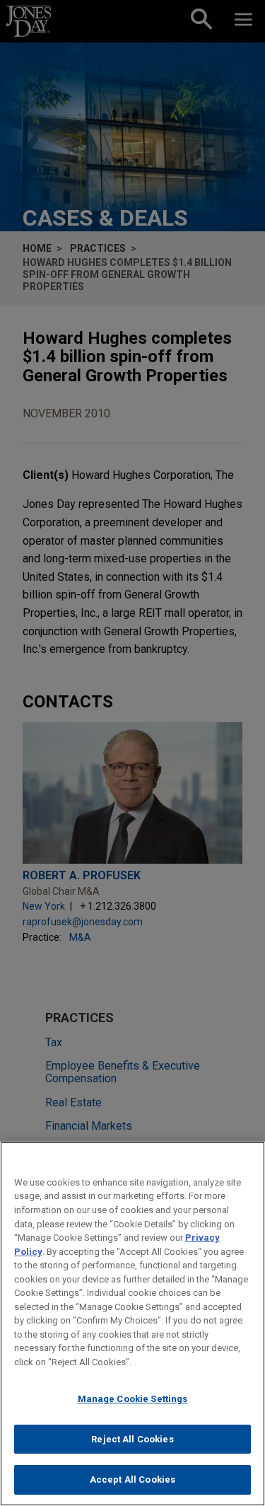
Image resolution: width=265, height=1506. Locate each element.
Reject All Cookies (132, 1439)
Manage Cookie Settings (133, 1399)
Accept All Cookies (132, 1479)
